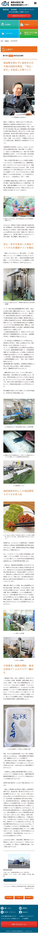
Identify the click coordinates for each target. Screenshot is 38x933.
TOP (2, 40)
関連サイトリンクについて (27, 916)
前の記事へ (9, 897)
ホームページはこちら (9, 880)
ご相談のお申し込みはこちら (19, 16)
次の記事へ (28, 897)
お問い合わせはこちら (19, 924)
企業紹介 (7, 40)
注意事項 (26, 918)
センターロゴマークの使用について (11, 918)
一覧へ (19, 897)
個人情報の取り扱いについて (9, 916)
